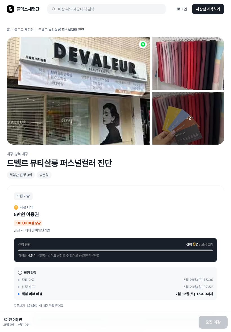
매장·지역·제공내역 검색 (76, 9)
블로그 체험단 (24, 30)
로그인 (182, 9)
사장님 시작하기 (208, 9)
